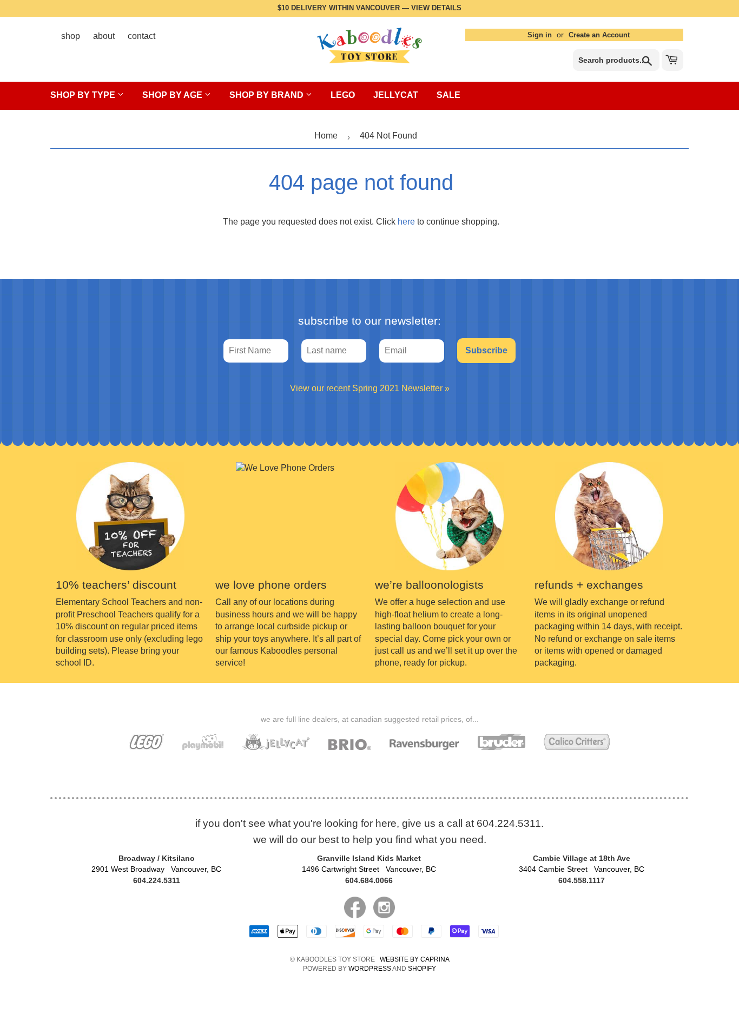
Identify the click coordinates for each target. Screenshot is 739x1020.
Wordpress (369, 968)
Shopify (422, 968)
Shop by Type (83, 95)
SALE (448, 95)
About (104, 36)
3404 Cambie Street (581, 869)
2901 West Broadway (156, 869)
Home (326, 135)
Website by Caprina (415, 959)
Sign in (539, 35)
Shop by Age (173, 95)
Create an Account (599, 35)
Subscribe (486, 350)
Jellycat (395, 95)
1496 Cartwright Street (369, 869)
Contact (141, 36)
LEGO (343, 95)
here (406, 221)
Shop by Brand (267, 95)
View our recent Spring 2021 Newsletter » (370, 388)
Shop (70, 36)
